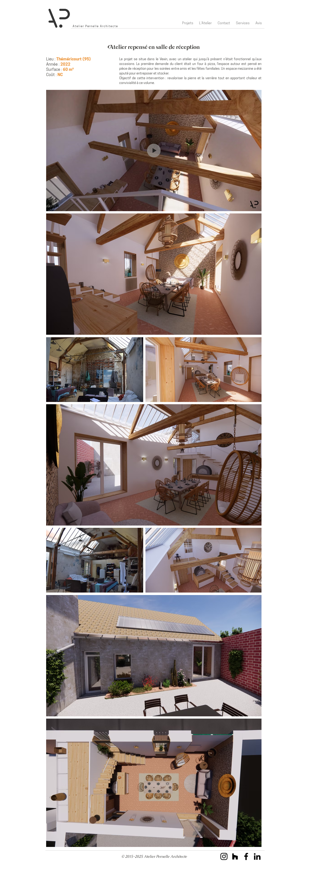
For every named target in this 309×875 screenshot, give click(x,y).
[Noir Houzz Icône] (235, 856)
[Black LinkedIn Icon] (257, 856)
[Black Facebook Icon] (246, 856)
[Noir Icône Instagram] (224, 856)
